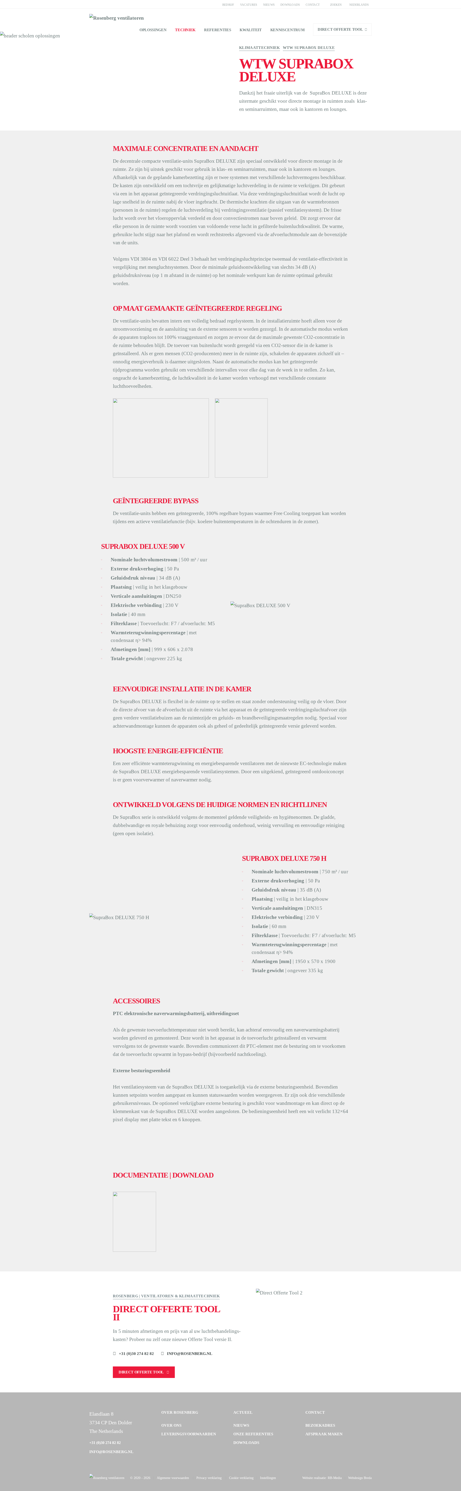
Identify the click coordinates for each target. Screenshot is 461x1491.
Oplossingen (153, 30)
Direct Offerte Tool (340, 29)
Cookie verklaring (241, 1478)
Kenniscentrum (287, 30)
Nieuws (269, 4)
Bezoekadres (320, 1425)
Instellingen (268, 1478)
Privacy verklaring (209, 1478)
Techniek (185, 30)
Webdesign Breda (360, 1478)
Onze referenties (253, 1434)
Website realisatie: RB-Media (322, 1478)
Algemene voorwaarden (173, 1478)
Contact (313, 4)
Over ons (171, 1425)
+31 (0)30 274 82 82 (136, 1353)
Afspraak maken (324, 1434)
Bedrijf (228, 4)
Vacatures (248, 4)
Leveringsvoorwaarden (188, 1434)
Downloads (290, 4)
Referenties (217, 30)
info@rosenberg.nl (189, 1353)
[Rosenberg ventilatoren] (106, 1478)
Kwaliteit (250, 30)
